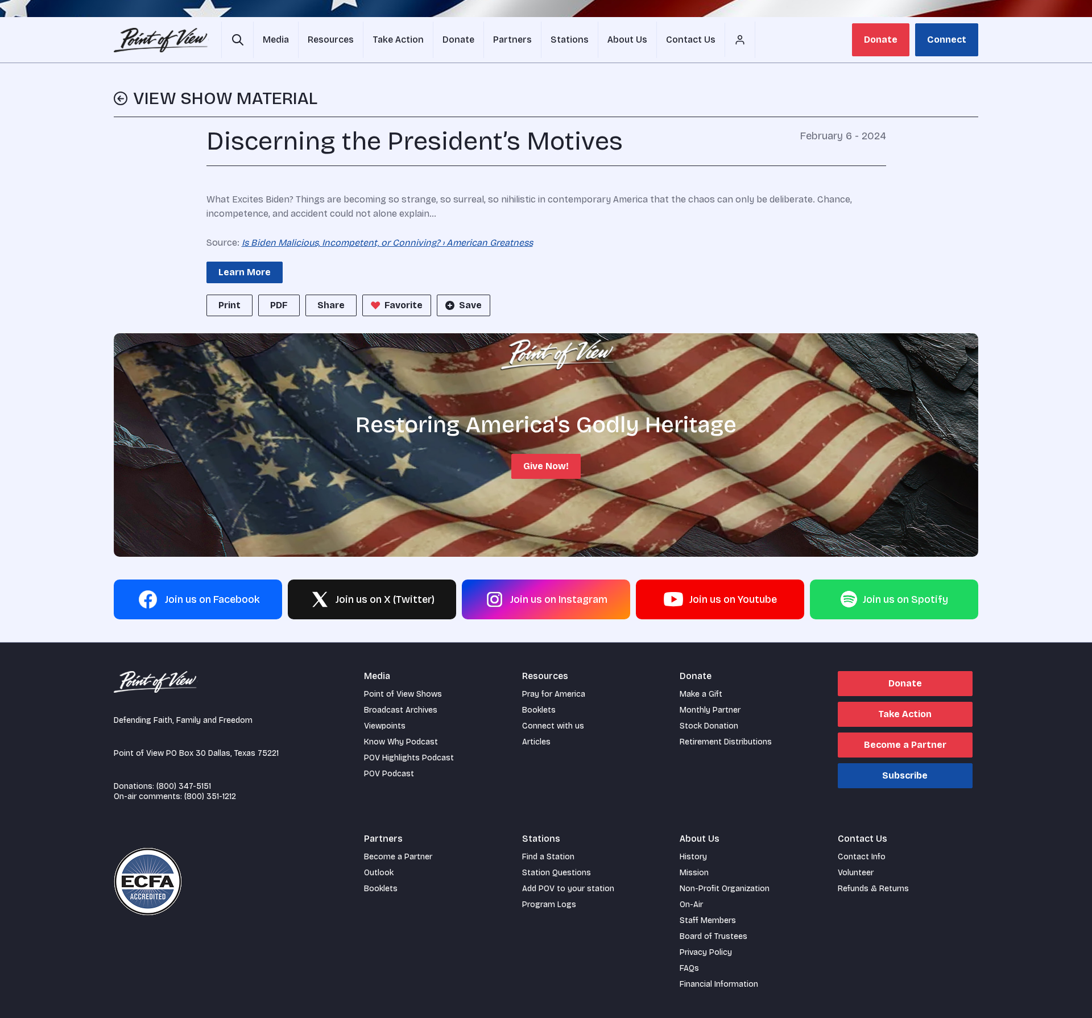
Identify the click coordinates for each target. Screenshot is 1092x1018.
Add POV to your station (568, 888)
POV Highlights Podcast (409, 758)
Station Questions (556, 873)
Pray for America (553, 694)
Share (331, 305)
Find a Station (548, 857)
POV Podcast (389, 774)
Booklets (539, 710)
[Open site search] (237, 40)
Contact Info (862, 857)
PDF (279, 305)
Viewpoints (385, 726)
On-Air (691, 904)
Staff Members (708, 920)
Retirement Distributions (726, 742)
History (693, 857)
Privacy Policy (706, 952)
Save (470, 305)
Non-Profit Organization (725, 888)
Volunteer (856, 873)
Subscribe (905, 775)
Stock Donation (709, 726)
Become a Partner (905, 744)
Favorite (403, 305)
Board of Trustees (713, 936)
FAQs (689, 968)
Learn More (244, 272)
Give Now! (546, 466)
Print (229, 305)
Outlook (379, 873)
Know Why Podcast (401, 742)
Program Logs (549, 904)
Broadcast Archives (400, 710)
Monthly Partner (710, 710)
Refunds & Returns (873, 888)
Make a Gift (701, 694)
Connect (946, 39)
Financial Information (719, 984)
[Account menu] (740, 40)
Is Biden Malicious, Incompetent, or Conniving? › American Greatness (387, 242)
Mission (694, 873)
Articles (536, 742)
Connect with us (553, 726)
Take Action (905, 714)
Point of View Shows (403, 694)
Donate (880, 39)
